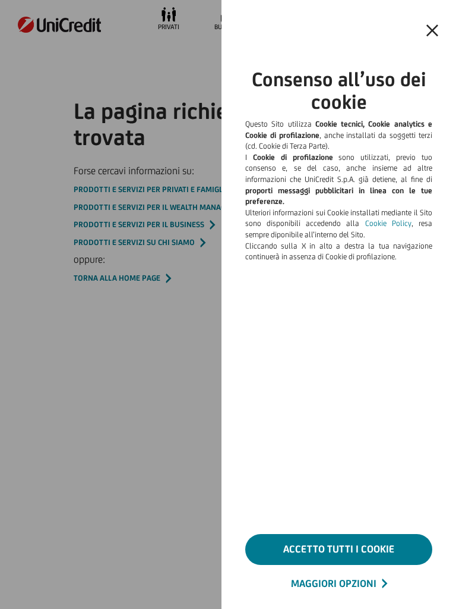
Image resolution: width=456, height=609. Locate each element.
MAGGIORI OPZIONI (333, 583)
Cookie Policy (388, 223)
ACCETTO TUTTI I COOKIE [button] (338, 549)
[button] (432, 31)
